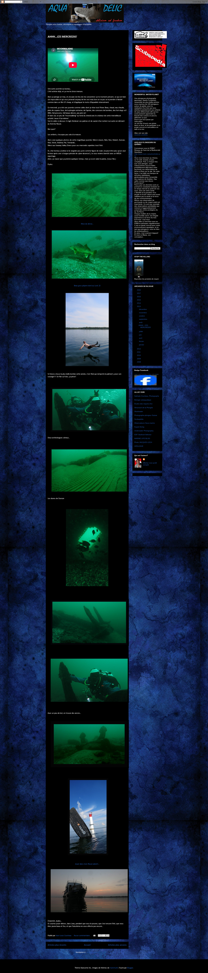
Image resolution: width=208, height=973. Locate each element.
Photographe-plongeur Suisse (145, 415)
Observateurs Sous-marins (144, 423)
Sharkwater (138, 411)
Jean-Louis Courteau (140, 374)
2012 (139, 349)
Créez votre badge (153, 374)
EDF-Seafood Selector (142, 435)
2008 (139, 362)
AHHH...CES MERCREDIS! (62, 36)
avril (141, 338)
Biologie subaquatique (142, 400)
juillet (141, 331)
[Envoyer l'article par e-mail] (94, 936)
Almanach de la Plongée (143, 408)
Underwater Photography (143, 431)
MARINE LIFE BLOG (142, 438)
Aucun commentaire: (82, 936)
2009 (139, 359)
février (141, 341)
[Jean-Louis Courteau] (145, 385)
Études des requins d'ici (143, 404)
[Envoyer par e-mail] (99, 935)
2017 (139, 293)
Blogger (130, 968)
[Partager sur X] (103, 935)
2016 (139, 297)
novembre (143, 313)
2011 (139, 352)
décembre (143, 309)
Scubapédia (138, 419)
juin (140, 335)
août (141, 322)
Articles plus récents (57, 945)
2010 (139, 355)
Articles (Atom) (93, 952)
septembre (143, 319)
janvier (142, 345)
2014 (139, 303)
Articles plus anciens (117, 945)
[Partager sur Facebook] (106, 935)
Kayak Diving (139, 427)
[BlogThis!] (101, 935)
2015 (139, 300)
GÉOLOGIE (138, 446)
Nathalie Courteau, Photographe (146, 396)
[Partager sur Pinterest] (108, 935)
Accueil (87, 945)
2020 (139, 290)
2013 (139, 306)
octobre (142, 316)
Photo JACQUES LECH (143, 442)
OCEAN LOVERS (140, 135)
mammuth (114, 968)
